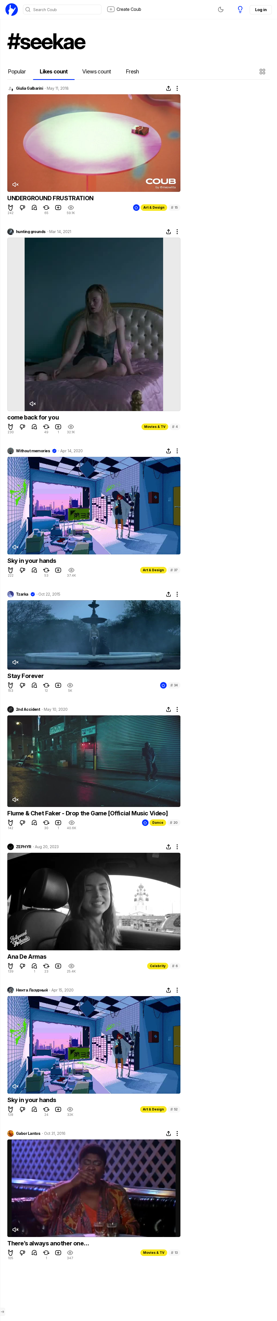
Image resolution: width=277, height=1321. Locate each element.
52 (174, 1109)
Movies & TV (155, 427)
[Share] (168, 88)
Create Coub (129, 9)
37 (174, 570)
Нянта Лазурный (32, 990)
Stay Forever (25, 675)
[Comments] (34, 207)
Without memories (33, 451)
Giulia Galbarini (29, 88)
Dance (157, 823)
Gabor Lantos (28, 1133)
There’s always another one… (48, 1243)
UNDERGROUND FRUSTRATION (50, 198)
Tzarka (22, 594)
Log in (260, 9)
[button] (263, 71)
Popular (17, 71)
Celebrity (158, 966)
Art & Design (153, 207)
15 (174, 207)
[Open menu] (2, 1312)
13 (174, 1252)
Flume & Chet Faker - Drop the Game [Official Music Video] (87, 813)
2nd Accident (28, 709)
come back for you (33, 417)
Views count (96, 71)
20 (174, 822)
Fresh (132, 71)
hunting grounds (31, 232)
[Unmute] (15, 184)
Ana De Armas (26, 956)
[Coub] (11, 9)
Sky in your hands (31, 560)
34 (174, 685)
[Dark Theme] (220, 9)
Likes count (54, 71)
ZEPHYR (23, 847)
